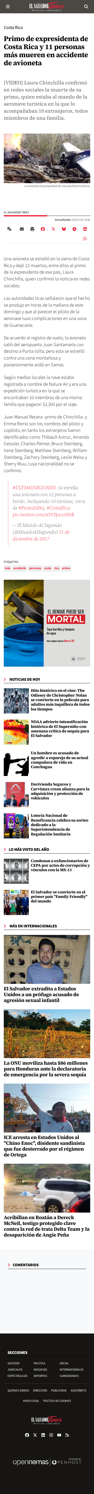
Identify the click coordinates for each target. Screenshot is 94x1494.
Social (64, 1363)
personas (35, 568)
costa (47, 568)
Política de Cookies (57, 1401)
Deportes (40, 1376)
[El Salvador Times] (47, 6)
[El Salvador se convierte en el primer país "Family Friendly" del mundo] (16, 902)
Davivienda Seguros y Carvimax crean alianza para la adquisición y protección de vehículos (60, 791)
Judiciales (15, 1370)
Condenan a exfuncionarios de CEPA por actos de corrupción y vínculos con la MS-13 (60, 865)
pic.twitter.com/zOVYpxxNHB (43, 514)
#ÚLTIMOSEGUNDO (34, 487)
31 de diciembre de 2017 (41, 535)
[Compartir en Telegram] (74, 229)
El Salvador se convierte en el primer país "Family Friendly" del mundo (59, 896)
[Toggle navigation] (8, 6)
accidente (19, 568)
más (7, 568)
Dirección (40, 1390)
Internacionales (72, 1370)
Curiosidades (69, 1376)
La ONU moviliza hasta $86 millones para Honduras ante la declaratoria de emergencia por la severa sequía (46, 1068)
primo (66, 568)
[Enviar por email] (22, 229)
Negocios (40, 1370)
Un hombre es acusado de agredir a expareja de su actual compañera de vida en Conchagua (59, 760)
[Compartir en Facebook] (43, 229)
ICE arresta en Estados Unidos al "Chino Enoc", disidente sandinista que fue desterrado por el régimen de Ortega (44, 1146)
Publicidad (59, 1390)
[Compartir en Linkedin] (85, 229)
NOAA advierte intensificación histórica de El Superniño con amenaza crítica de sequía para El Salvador (60, 728)
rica (56, 568)
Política (39, 1363)
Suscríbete (78, 1390)
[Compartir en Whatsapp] (85, 238)
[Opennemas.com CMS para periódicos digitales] (47, 1467)
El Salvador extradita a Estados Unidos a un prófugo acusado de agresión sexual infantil (41, 994)
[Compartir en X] (53, 229)
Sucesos (14, 1363)
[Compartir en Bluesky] (64, 229)
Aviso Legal (31, 1401)
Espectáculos (17, 1376)
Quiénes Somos (18, 1390)
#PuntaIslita (31, 507)
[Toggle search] (86, 6)
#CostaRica (58, 507)
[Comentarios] (10, 229)
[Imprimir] (32, 229)
